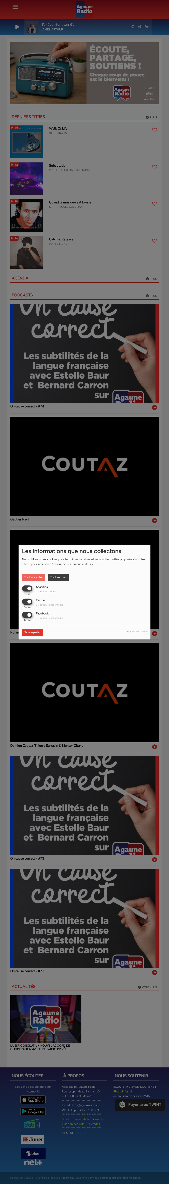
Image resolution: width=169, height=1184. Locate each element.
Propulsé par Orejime (137, 631)
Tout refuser (58, 577)
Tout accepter (33, 577)
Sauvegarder (32, 632)
